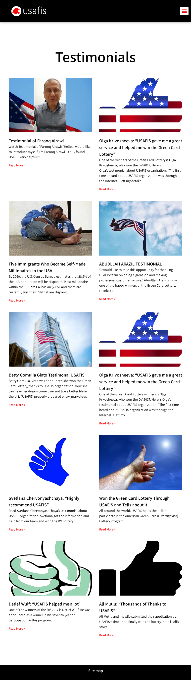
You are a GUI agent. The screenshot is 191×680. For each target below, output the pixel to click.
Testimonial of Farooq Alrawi (36, 141)
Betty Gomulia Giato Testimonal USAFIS (47, 375)
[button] (184, 11)
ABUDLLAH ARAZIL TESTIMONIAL (130, 264)
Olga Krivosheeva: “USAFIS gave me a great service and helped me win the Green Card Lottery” (140, 147)
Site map (95, 670)
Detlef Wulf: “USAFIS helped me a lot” (45, 604)
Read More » (17, 165)
